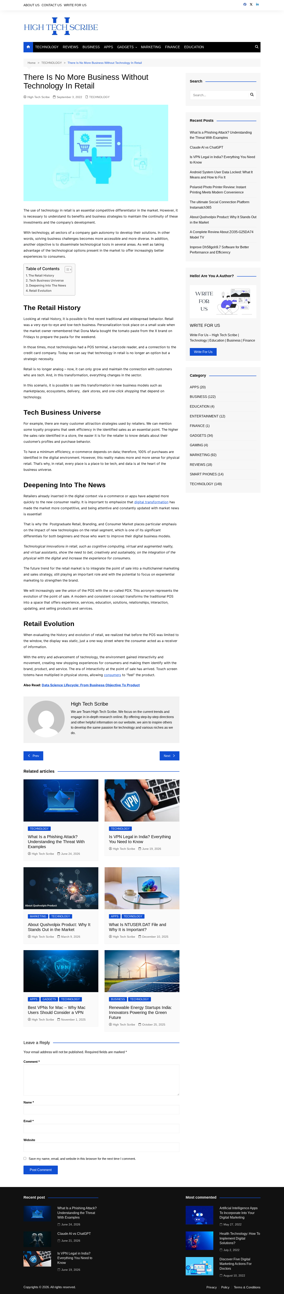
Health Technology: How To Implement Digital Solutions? (240, 1238)
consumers (112, 675)
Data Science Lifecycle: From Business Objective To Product (91, 685)
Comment (31, 1061)
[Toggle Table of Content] (66, 269)
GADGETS (125, 47)
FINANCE (172, 47)
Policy (225, 1287)
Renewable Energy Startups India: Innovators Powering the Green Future (140, 1012)
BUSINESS (91, 47)
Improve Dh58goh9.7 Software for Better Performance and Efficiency (219, 249)
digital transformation (151, 502)
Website (29, 1140)
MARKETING (151, 47)
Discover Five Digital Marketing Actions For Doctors (236, 1263)
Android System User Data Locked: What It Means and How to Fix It (221, 174)
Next (167, 756)
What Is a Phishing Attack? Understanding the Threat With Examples (56, 841)
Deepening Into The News (48, 285)
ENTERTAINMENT (204, 416)
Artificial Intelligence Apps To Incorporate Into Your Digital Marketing (239, 1212)
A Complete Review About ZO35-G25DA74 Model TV (221, 234)
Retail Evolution (40, 290)
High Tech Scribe (38, 97)
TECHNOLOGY (47, 47)
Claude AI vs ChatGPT (206, 147)
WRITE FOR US (75, 5)
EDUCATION (194, 47)
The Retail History (41, 275)
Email (28, 1121)
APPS (108, 47)
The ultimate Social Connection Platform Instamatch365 (219, 204)
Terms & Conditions (247, 1287)
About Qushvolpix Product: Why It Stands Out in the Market (223, 219)
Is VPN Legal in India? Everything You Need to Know (222, 159)
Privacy (211, 1287)
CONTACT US (52, 5)
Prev (36, 756)
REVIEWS (70, 47)
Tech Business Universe (46, 280)
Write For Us (203, 352)
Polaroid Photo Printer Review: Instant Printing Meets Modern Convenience (218, 189)
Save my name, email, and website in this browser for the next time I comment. (82, 1158)
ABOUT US (31, 5)
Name (28, 1102)
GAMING (196, 445)
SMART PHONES (203, 474)
